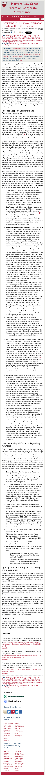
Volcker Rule (19, 42)
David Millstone (19, 758)
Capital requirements (16, 35)
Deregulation (5, 37)
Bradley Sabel (13, 43)
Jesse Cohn (6, 763)
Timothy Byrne (6, 45)
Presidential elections (21, 40)
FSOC (40, 38)
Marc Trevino (18, 766)
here (21, 60)
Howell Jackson (7, 737)
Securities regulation (35, 40)
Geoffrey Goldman (24, 43)
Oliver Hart (6, 735)
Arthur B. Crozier (8, 765)
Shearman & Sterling (18, 45)
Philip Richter (18, 761)
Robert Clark (7, 725)
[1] (24, 134)
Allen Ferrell (6, 731)
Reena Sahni (34, 43)
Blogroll (35, 16)
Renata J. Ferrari (8, 766)
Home (3, 16)
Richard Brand (7, 758)
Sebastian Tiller (19, 765)
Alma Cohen (7, 728)
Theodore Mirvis (19, 760)
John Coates (7, 726)
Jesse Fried (6, 733)
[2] (40, 213)
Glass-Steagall (6, 40)
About (8, 16)
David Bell (6, 753)
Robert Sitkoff (18, 730)
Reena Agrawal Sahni (18, 48)
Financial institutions (18, 38)
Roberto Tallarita (19, 737)
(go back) (5, 648)
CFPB (25, 35)
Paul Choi (6, 761)
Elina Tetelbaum (19, 763)
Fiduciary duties (7, 38)
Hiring (29, 16)
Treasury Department (8, 42)
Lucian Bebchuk (8, 723)
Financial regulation (31, 38)
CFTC (30, 35)
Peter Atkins (6, 751)
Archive (14, 16)
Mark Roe (17, 728)
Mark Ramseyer (19, 726)
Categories (22, 16)
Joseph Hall (18, 753)
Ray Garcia (18, 751)
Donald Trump (25, 37)
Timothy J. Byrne (17, 56)
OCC (13, 40)
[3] (40, 357)
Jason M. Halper (19, 754)
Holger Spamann (19, 731)
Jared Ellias (6, 730)
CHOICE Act (36, 35)
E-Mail (22, 32)
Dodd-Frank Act (15, 37)
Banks (8, 35)
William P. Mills (19, 756)
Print (16, 32)
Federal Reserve (35, 37)
